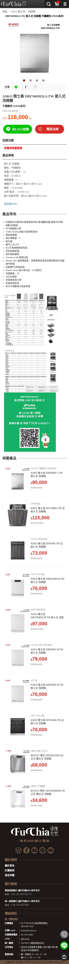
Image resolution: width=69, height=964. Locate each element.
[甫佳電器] (13, 2)
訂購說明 (9, 870)
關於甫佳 (9, 865)
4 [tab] (43, 80)
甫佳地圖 (9, 875)
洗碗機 (31, 11)
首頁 (4, 11)
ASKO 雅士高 (18, 11)
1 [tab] (24, 80)
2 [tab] (30, 80)
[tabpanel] (34, 49)
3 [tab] (37, 80)
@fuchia (25, 939)
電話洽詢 (52, 129)
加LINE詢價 (20, 129)
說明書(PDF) (10, 204)
